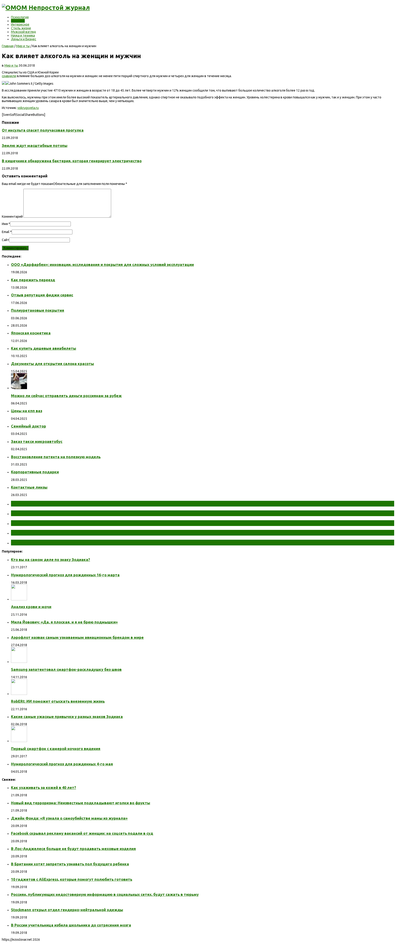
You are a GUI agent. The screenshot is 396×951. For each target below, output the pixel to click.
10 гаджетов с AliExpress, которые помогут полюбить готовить (71, 879)
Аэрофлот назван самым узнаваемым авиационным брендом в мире (77, 637)
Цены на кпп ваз (26, 411)
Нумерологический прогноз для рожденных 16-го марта (65, 575)
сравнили (9, 76)
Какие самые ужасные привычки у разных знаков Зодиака (67, 717)
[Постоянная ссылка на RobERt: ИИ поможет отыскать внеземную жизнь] (19, 694)
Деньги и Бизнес (23, 39)
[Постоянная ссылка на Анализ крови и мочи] (19, 599)
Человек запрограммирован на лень (54, 542)
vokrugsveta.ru (28, 108)
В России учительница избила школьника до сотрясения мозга (71, 925)
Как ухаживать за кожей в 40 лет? (43, 788)
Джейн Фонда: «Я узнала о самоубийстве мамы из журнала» (69, 818)
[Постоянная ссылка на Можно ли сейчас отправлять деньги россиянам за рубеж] (19, 388)
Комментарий (12, 216)
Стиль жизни (21, 28)
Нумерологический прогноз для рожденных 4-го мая (62, 764)
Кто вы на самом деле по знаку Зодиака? (50, 560)
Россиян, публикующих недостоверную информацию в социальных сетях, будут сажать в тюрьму (105, 894)
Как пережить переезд (33, 280)
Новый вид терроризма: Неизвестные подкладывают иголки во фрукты (80, 803)
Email (5, 232)
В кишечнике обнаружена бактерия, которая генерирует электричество (72, 161)
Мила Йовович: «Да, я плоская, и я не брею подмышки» (64, 622)
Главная (8, 46)
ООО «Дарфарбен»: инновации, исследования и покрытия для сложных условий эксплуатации (102, 265)
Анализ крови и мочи (31, 607)
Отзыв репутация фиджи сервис (42, 295)
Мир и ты (18, 21)
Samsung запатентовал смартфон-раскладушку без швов (66, 669)
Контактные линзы (29, 487)
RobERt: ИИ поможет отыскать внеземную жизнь (58, 701)
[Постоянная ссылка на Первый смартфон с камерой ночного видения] (19, 741)
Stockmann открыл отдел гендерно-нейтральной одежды (67, 910)
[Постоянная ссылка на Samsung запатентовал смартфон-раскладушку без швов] (19, 662)
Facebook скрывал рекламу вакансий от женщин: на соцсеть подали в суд (82, 833)
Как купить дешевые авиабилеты (43, 348)
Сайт (5, 240)
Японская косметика (31, 333)
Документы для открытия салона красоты (52, 364)
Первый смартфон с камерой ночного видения (55, 749)
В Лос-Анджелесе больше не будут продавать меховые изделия (73, 849)
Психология (20, 17)
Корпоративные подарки (35, 472)
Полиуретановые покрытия (37, 310)
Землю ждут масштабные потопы (34, 146)
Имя (5, 224)
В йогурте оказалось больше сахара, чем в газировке (74, 532)
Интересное (20, 24)
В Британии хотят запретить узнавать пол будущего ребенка (70, 864)
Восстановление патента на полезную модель (56, 457)
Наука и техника (23, 35)
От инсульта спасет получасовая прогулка (43, 130)
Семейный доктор (28, 426)
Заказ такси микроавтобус (36, 441)
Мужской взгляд (23, 32)
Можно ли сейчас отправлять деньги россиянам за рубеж (66, 396)
